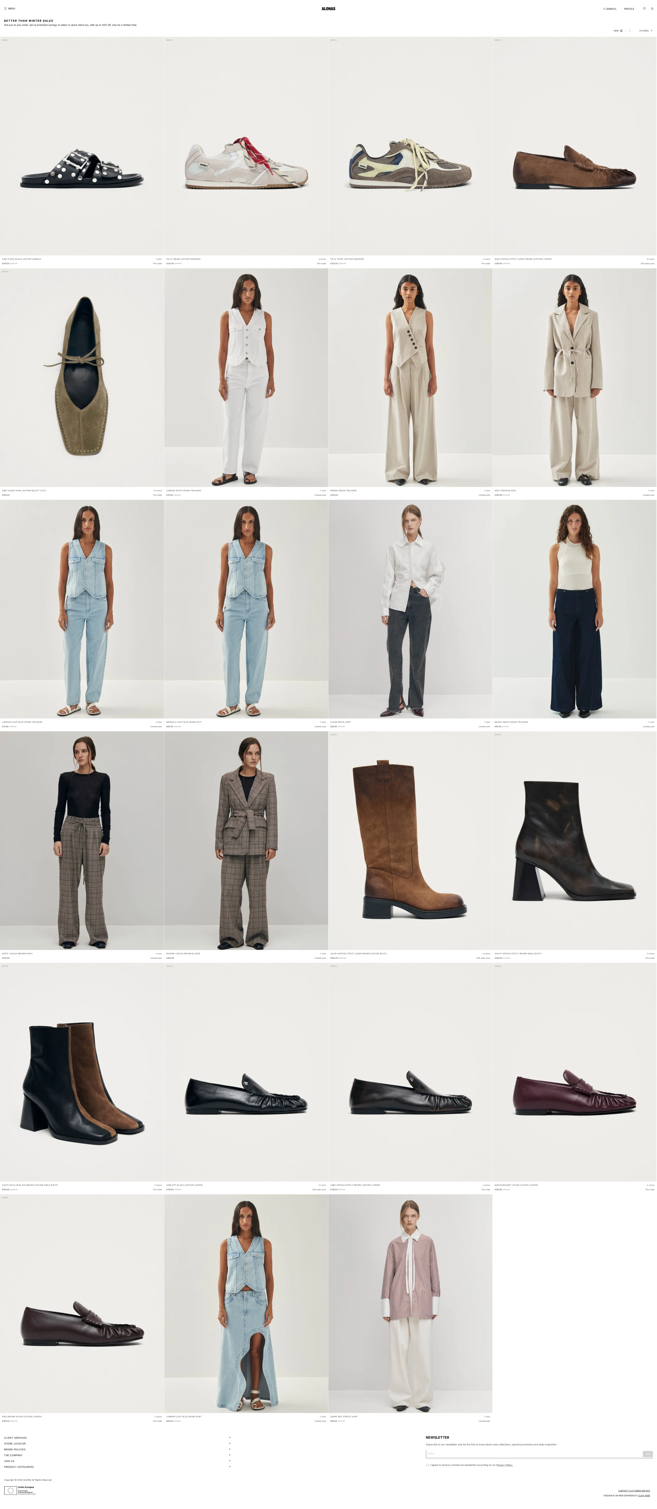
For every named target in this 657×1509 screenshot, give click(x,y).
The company (13, 1455)
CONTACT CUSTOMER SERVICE (634, 1490)
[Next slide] (159, 149)
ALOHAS (27, 1480)
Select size (155, 249)
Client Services (15, 1437)
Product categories (19, 1467)
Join (648, 1454)
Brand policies (14, 1449)
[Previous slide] (4, 149)
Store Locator (15, 1443)
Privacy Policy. (504, 1464)
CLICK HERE (644, 1495)
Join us (9, 1461)
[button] (9, 8)
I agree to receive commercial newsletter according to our (471, 1464)
